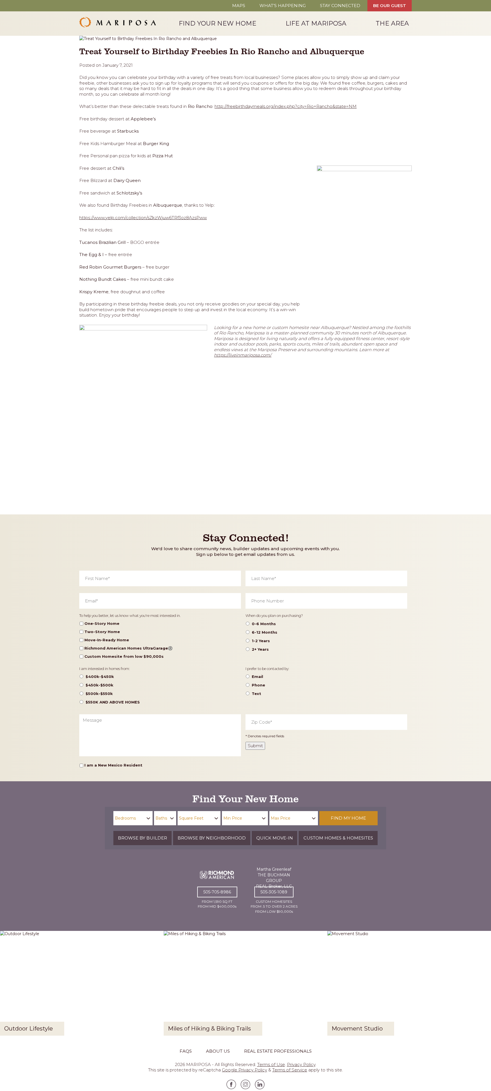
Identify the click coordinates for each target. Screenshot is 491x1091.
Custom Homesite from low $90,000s (124, 656)
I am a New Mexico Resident (113, 765)
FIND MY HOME (348, 818)
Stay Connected (340, 5)
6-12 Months (264, 632)
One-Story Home (101, 623)
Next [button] (482, 985)
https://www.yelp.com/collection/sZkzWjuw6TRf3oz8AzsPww (143, 217)
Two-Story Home (102, 631)
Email (257, 676)
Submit (255, 745)
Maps (238, 5)
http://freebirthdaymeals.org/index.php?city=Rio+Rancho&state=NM (286, 106)
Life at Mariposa (316, 23)
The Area (392, 23)
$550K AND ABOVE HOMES (113, 702)
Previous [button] (9, 985)
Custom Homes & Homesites (338, 838)
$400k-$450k (100, 676)
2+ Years (260, 649)
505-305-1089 (274, 892)
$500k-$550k (99, 693)
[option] (82, 985)
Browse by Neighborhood (212, 838)
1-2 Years (261, 640)
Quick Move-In (274, 838)
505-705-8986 (217, 892)
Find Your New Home (217, 23)
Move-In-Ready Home (106, 640)
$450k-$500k (99, 685)
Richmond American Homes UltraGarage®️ (128, 648)
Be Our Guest (389, 5)
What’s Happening (282, 5)
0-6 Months (264, 623)
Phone (258, 685)
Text (256, 693)
